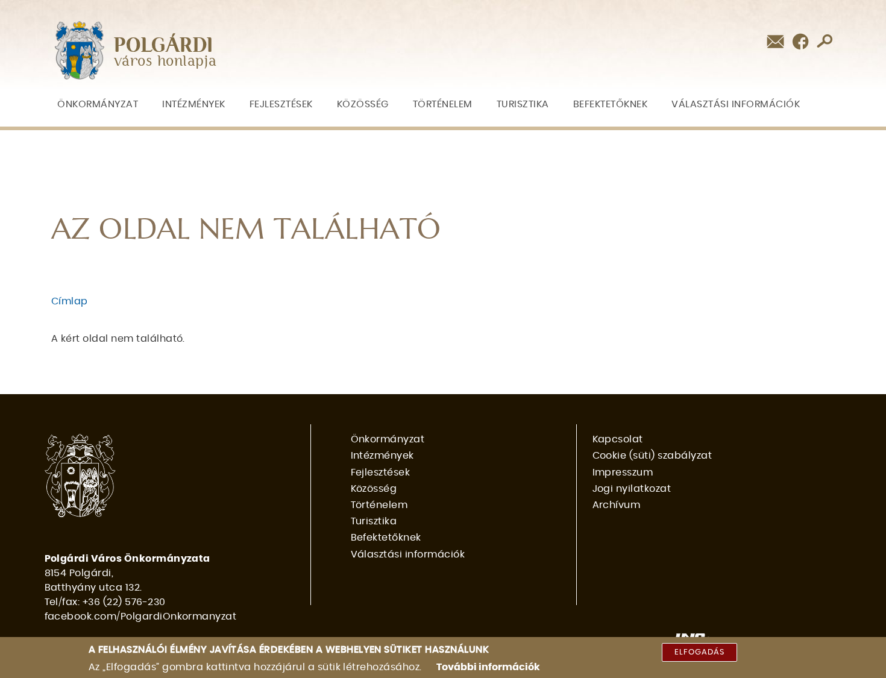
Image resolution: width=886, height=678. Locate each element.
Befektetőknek (610, 104)
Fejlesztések (281, 104)
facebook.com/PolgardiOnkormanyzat (141, 616)
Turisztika (523, 104)
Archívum (616, 505)
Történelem (443, 104)
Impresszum (622, 472)
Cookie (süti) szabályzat (652, 455)
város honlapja (165, 62)
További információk (488, 667)
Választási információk (735, 104)
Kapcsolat (617, 439)
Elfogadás (699, 652)
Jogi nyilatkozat (631, 489)
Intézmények (193, 104)
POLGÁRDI (163, 45)
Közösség (363, 104)
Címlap (69, 301)
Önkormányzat (97, 104)
